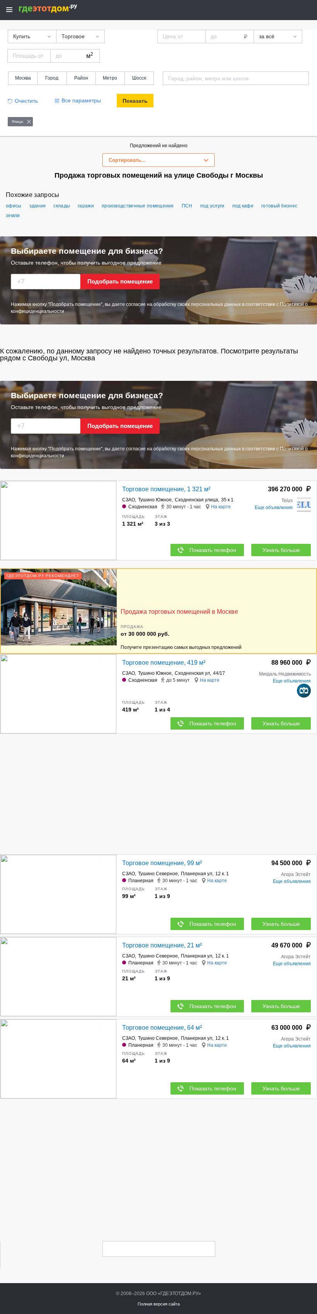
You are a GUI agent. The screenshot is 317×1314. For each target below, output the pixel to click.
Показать (135, 101)
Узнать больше (281, 550)
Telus (287, 500)
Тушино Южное (155, 500)
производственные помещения (138, 206)
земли (13, 215)
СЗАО (128, 500)
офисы (14, 206)
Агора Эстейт (296, 874)
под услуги (212, 206)
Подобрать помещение (120, 281)
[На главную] (56, 8)
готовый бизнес (279, 206)
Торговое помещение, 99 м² (162, 863)
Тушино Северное (158, 873)
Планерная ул (196, 873)
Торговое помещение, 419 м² (163, 662)
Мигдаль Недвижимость (285, 674)
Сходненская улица (196, 500)
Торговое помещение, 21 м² (162, 945)
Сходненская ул (192, 673)
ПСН (187, 206)
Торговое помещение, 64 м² (162, 1027)
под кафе (243, 206)
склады (61, 206)
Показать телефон (212, 550)
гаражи (86, 206)
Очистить (26, 101)
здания (37, 206)
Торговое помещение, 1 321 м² (166, 489)
